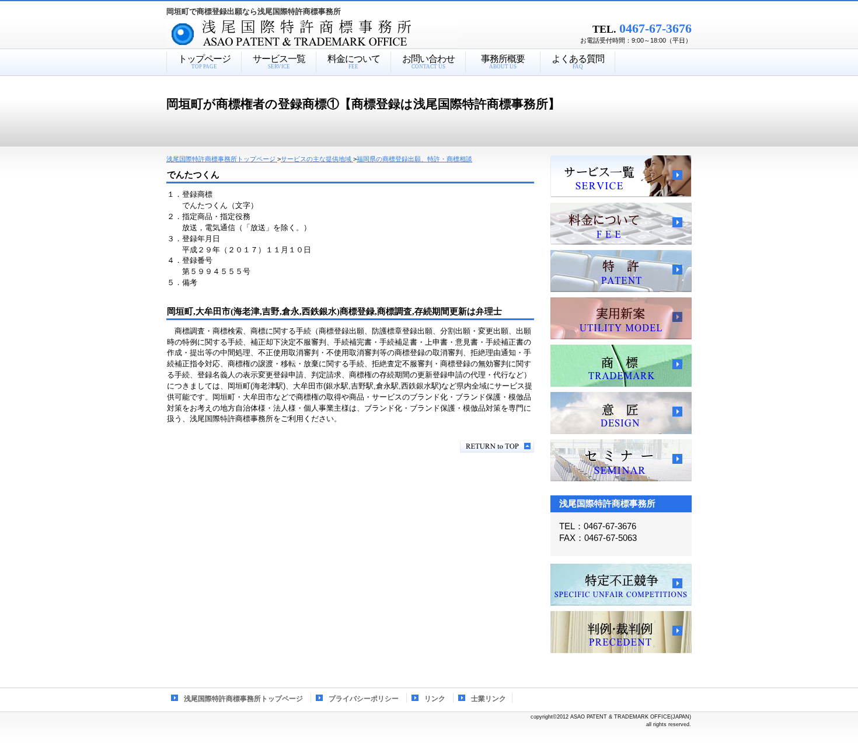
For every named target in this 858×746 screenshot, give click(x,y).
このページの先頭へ (497, 446)
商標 (621, 366)
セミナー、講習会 (621, 460)
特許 (621, 271)
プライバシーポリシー (364, 699)
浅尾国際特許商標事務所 (332, 34)
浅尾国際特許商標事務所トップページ (243, 699)
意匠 (621, 413)
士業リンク (488, 699)
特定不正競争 (621, 585)
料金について (621, 224)
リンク (434, 699)
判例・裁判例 (621, 632)
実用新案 (621, 318)
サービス (621, 176)
